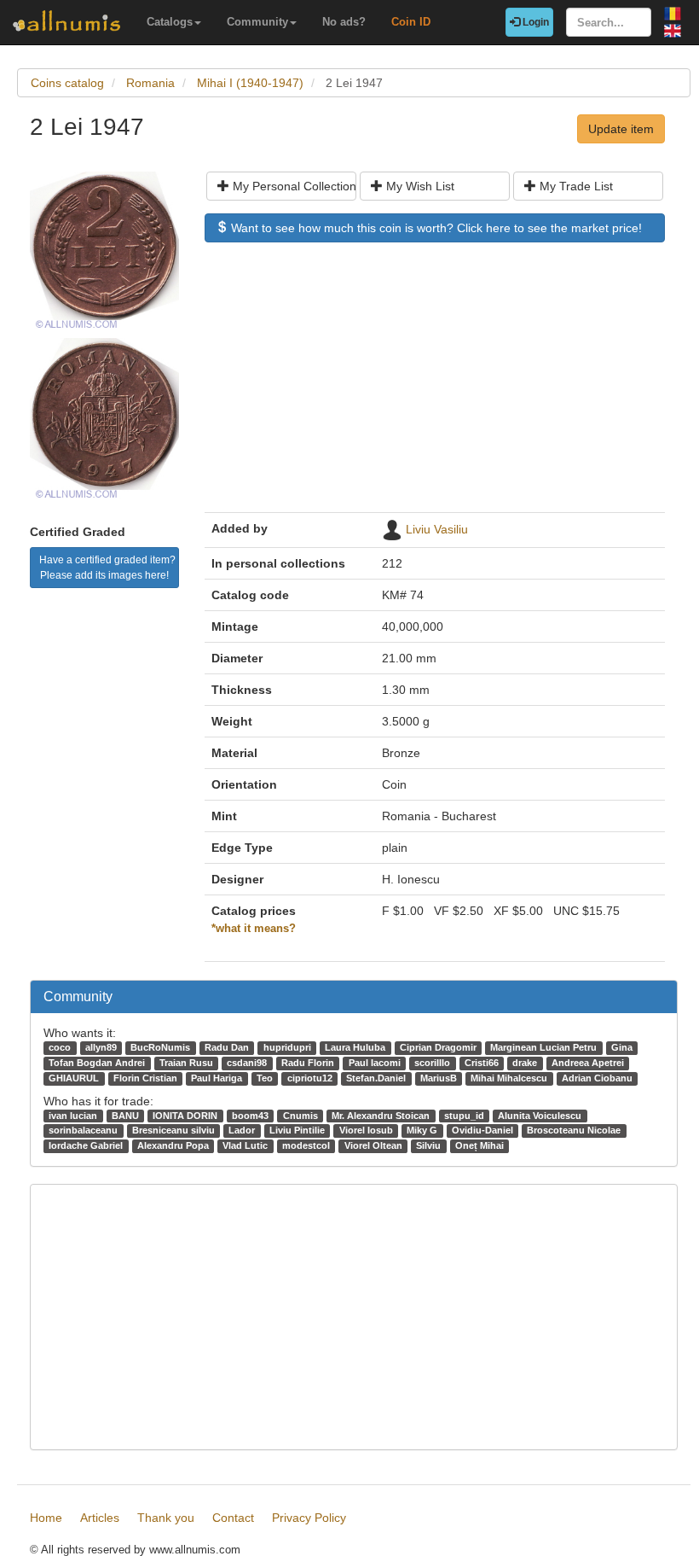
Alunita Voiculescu (539, 1115)
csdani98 (247, 1063)
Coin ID (410, 21)
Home (46, 1517)
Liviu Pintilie (297, 1130)
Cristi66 (482, 1063)
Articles (99, 1517)
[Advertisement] (434, 385)
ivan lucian (73, 1115)
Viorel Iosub (366, 1130)
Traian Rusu (186, 1063)
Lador (241, 1130)
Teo (265, 1078)
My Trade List (574, 186)
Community (257, 21)
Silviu (428, 1145)
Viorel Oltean (373, 1145)
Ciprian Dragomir (438, 1047)
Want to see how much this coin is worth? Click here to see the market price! (435, 228)
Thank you (165, 1517)
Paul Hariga (216, 1078)
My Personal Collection (292, 186)
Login (534, 22)
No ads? (344, 21)
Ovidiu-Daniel (482, 1130)
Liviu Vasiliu (437, 529)
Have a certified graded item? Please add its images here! (107, 567)
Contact (233, 1517)
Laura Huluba (355, 1047)
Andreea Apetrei (588, 1063)
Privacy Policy (309, 1517)
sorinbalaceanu (83, 1130)
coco (60, 1047)
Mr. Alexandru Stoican (381, 1115)
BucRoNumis (160, 1047)
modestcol (306, 1145)
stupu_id (464, 1115)
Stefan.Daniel (376, 1078)
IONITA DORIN (185, 1115)
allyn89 (101, 1047)
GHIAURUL (74, 1078)
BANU (125, 1115)
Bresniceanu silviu (173, 1130)
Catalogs (170, 21)
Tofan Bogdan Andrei (97, 1063)
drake (524, 1063)
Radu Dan (227, 1047)
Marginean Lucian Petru (543, 1047)
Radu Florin (307, 1063)
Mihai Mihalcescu (509, 1078)
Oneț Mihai (479, 1145)
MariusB (438, 1078)
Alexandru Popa (173, 1145)
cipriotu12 (309, 1078)
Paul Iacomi (375, 1063)
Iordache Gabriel (86, 1145)
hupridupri (287, 1047)
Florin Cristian (145, 1078)
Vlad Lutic (245, 1145)
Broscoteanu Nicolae (574, 1130)
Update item (621, 129)
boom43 (250, 1115)
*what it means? (253, 929)
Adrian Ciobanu (597, 1078)
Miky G (422, 1130)
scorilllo (432, 1063)
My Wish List (418, 186)
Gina (622, 1047)
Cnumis (300, 1115)
